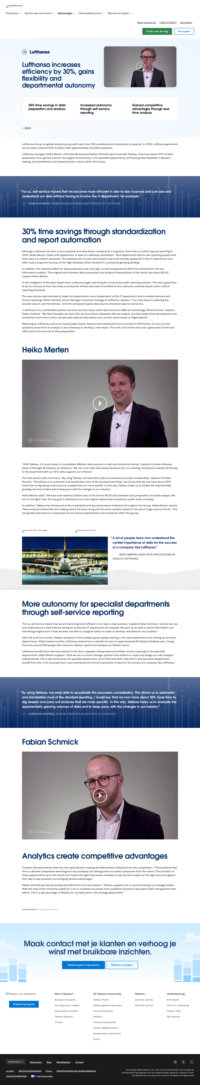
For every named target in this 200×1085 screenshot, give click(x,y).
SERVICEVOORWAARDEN (30, 1071)
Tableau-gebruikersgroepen (107, 1005)
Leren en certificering (178, 1005)
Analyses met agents (65, 999)
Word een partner (144, 1005)
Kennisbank (173, 999)
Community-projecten (104, 1022)
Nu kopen (184, 31)
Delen (27, 128)
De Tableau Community (107, 993)
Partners (140, 993)
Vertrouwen (36, 1062)
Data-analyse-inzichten (66, 1011)
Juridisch (10, 1071)
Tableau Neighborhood (105, 1027)
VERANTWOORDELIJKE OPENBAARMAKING (76, 1071)
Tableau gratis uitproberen (83, 965)
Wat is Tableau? (64, 993)
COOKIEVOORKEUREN (16, 1076)
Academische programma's (107, 1033)
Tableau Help (174, 1011)
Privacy (49, 1071)
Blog (49, 1062)
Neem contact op (146, 22)
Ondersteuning (176, 993)
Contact (59, 1022)
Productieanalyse (48, 909)
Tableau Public (101, 999)
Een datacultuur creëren (67, 1005)
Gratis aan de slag (157, 31)
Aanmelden (186, 22)
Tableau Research (64, 1016)
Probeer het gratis (24, 1004)
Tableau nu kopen (122, 965)
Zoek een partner (144, 999)
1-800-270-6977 (168, 22)
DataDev (97, 1016)
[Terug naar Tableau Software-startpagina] (17, 5)
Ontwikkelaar (63, 1062)
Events (96, 1039)
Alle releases (173, 1016)
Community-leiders (103, 1011)
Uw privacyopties (45, 1076)
